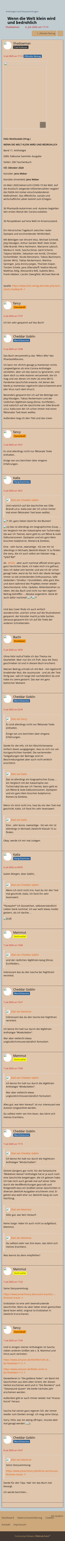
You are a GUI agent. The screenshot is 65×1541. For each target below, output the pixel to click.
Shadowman (13, 27)
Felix (12, 562)
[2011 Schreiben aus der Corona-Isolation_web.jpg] (25, 95)
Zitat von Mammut (21, 1011)
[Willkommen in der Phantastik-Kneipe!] (1, 4)
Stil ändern (57, 1516)
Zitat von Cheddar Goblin (25, 500)
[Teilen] (60, 33)
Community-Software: (32, 1536)
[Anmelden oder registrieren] (52, 4)
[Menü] (60, 4)
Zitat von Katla (19, 774)
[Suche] (44, 4)
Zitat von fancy (19, 719)
